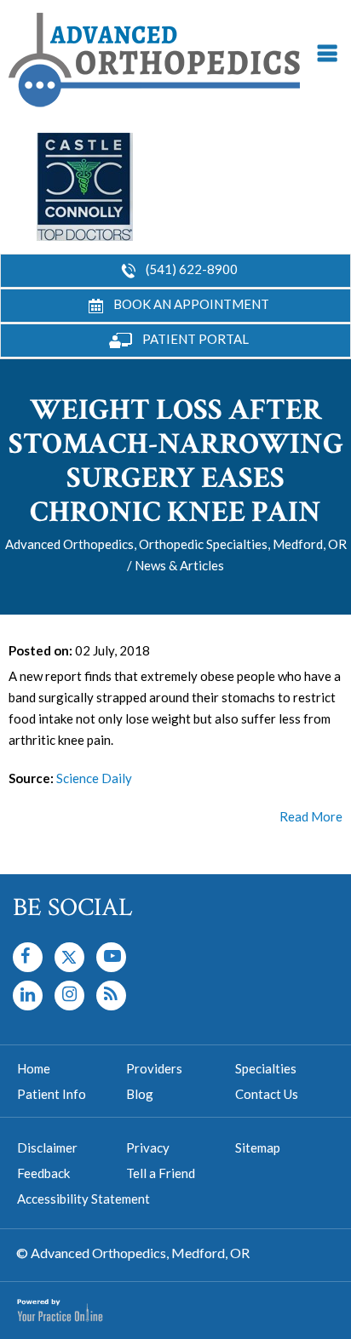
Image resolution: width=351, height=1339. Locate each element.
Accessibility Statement (83, 1198)
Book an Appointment (191, 304)
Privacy (148, 1147)
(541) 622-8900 (192, 269)
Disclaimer (47, 1147)
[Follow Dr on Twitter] (69, 957)
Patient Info (51, 1094)
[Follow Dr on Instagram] (28, 995)
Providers (154, 1068)
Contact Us (266, 1094)
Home (33, 1068)
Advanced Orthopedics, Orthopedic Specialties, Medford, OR (176, 544)
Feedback (43, 1173)
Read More (310, 816)
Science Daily (94, 778)
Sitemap (257, 1147)
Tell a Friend (160, 1173)
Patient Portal (195, 338)
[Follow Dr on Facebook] (28, 957)
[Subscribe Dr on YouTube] (111, 957)
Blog (139, 1094)
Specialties (265, 1068)
